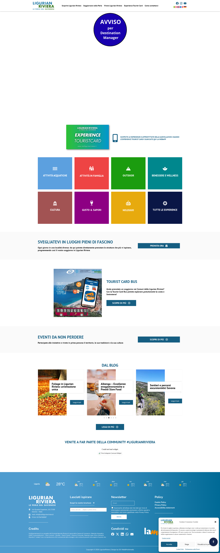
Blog (53, 396)
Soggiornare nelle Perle (92, 5)
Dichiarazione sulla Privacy (192, 549)
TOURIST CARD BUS (121, 281)
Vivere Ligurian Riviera (113, 5)
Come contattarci (151, 5)
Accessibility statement (165, 508)
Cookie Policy (180, 549)
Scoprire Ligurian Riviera (71, 5)
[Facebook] (177, 3)
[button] (215, 522)
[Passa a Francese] (181, 7)
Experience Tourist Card (133, 5)
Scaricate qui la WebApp (155, 139)
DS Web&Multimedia (126, 550)
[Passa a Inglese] (178, 7)
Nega (187, 544)
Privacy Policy (160, 505)
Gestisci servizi (166, 538)
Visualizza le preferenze (206, 544)
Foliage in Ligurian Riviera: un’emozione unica (64, 386)
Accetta (169, 544)
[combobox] (88, 510)
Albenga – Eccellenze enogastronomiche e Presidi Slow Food (113, 386)
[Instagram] (181, 3)
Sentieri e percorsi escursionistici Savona (162, 386)
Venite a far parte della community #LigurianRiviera (110, 442)
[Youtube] (185, 3)
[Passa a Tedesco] (185, 7)
